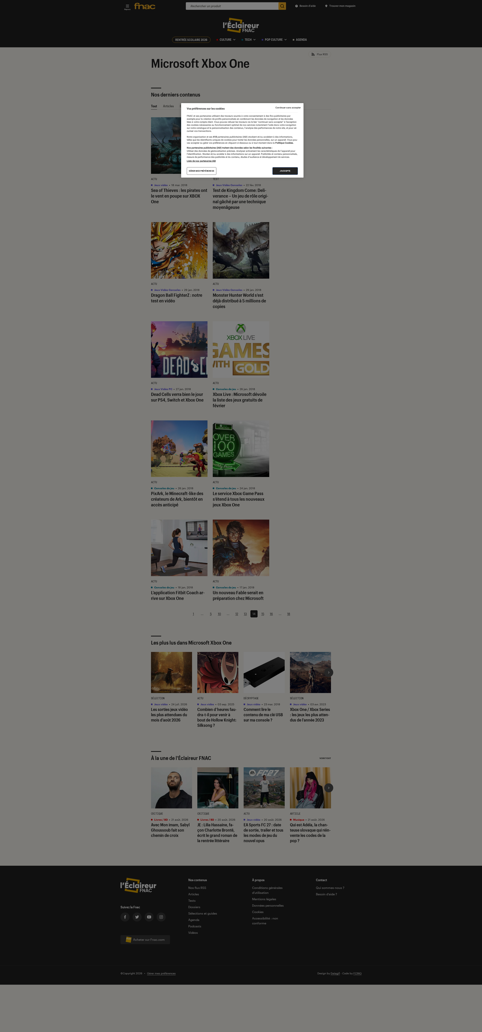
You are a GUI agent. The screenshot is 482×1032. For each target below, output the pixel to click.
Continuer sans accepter (288, 107)
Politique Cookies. (284, 143)
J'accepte (285, 171)
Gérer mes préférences (201, 171)
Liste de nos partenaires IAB (201, 161)
